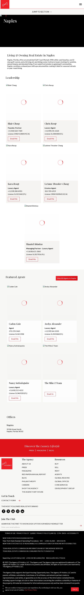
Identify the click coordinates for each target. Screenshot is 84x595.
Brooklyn (61, 541)
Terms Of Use (10, 533)
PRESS (24, 467)
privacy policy (22, 533)
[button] (79, 526)
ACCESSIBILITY (73, 533)
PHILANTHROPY (29, 481)
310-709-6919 (50, 191)
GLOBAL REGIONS (62, 478)
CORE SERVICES (61, 485)
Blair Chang (10, 85)
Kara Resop (10, 145)
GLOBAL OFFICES (62, 481)
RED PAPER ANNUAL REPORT (34, 474)
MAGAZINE (26, 471)
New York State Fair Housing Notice (18, 538)
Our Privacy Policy (30, 590)
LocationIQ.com (18, 558)
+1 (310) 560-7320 (15, 131)
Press (31, 450)
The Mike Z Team (49, 346)
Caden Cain (11, 286)
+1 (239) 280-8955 (15, 191)
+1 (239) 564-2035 (52, 331)
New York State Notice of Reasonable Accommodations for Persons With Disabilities (39, 543)
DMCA (64, 533)
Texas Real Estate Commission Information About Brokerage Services (33, 548)
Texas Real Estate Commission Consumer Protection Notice (28, 551)
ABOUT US (26, 464)
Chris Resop (47, 85)
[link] (3, 511)
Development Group (64, 488)
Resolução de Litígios (55, 558)
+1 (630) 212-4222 (16, 390)
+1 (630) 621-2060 (33, 251)
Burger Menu (80, 4)
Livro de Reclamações (35, 558)
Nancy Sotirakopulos (15, 346)
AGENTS (58, 474)
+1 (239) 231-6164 (52, 131)
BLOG (24, 478)
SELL (56, 467)
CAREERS (25, 485)
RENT (57, 471)
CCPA (59, 533)
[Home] (5, 4)
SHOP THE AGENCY (30, 488)
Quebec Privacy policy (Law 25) (43, 533)
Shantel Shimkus (30, 206)
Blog (51, 450)
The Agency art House (32, 492)
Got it (75, 589)
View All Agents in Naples (66, 278)
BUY (56, 464)
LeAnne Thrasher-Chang (52, 145)
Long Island (50, 541)
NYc (41, 541)
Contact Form (8, 500)
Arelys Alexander (49, 286)
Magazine (41, 450)
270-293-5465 (14, 331)
